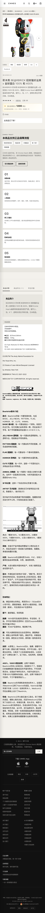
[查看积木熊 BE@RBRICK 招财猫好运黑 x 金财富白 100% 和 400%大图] (22, 37)
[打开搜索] (29, 3)
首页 (4, 11)
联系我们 (5, 828)
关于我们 (5, 824)
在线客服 (10, 774)
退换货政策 (21, 164)
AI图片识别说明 (29, 845)
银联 (19, 908)
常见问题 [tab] (31, 288)
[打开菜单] (5, 3)
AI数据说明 (27, 838)
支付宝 (32, 908)
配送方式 (27, 798)
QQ (31, 65)
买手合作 (5, 831)
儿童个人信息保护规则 (10, 805)
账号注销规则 (7, 808)
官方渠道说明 (9, 164)
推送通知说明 (28, 828)
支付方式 (27, 805)
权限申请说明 (7, 811)
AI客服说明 (27, 834)
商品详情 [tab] (6, 288)
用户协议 (5, 795)
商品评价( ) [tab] (19, 288)
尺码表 (7, 114)
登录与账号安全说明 (9, 815)
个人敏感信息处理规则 (10, 801)
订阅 (38, 751)
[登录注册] (24, 3)
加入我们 (5, 841)
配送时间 (27, 811)
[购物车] (40, 3)
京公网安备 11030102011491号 (30, 904)
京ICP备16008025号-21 (12, 904)
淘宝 (19, 774)
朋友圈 (19, 65)
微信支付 (25, 908)
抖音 (26, 774)
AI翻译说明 (27, 831)
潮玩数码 (10, 11)
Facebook (7, 69)
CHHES (12, 3)
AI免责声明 (27, 824)
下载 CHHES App (22, 759)
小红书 (35, 774)
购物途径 (27, 815)
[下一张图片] (39, 38)
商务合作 (5, 834)
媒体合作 (5, 838)
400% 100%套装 (29, 11)
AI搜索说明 (27, 841)
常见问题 (27, 808)
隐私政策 (5, 798)
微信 (12, 65)
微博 (25, 65)
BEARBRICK (18, 11)
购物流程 (27, 795)
